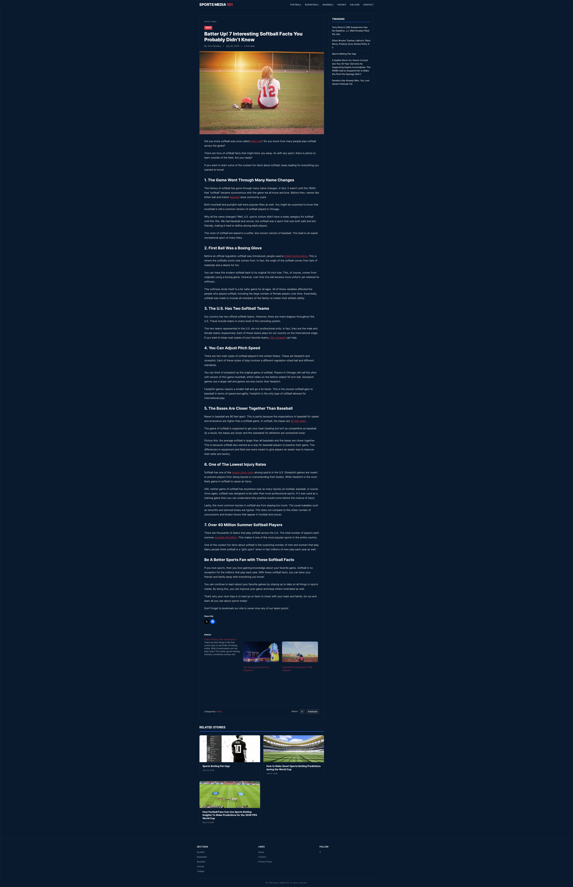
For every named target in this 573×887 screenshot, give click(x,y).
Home (207, 21)
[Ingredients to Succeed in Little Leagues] (300, 652)
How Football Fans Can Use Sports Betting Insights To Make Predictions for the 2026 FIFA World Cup (229, 815)
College (355, 4)
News (214, 21)
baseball (234, 197)
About (261, 852)
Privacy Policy (265, 861)
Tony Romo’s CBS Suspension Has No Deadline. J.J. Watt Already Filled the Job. (350, 30)
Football (295, 4)
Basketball (312, 4)
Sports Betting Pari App (216, 766)
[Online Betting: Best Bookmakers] (223, 647)
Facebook (312, 711)
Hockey (341, 4)
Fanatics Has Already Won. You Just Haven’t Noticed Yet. (350, 82)
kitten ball (256, 141)
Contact (368, 4)
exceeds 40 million (226, 537)
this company (278, 337)
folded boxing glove (295, 256)
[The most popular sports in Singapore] (261, 652)
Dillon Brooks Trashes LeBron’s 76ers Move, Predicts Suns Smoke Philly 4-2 (351, 44)
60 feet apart (298, 420)
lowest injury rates (243, 472)
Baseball (328, 4)
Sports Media (216, 4)
